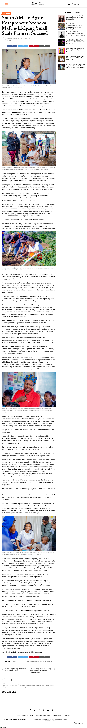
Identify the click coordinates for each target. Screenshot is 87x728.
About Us (25, 715)
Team (31, 715)
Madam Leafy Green (33, 661)
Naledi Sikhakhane (46, 661)
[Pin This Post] (34, 46)
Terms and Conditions (42, 715)
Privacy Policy (56, 715)
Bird (10, 40)
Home (18, 715)
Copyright (66, 715)
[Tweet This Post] (23, 46)
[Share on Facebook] (12, 46)
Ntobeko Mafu (6, 663)
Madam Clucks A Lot (19, 661)
